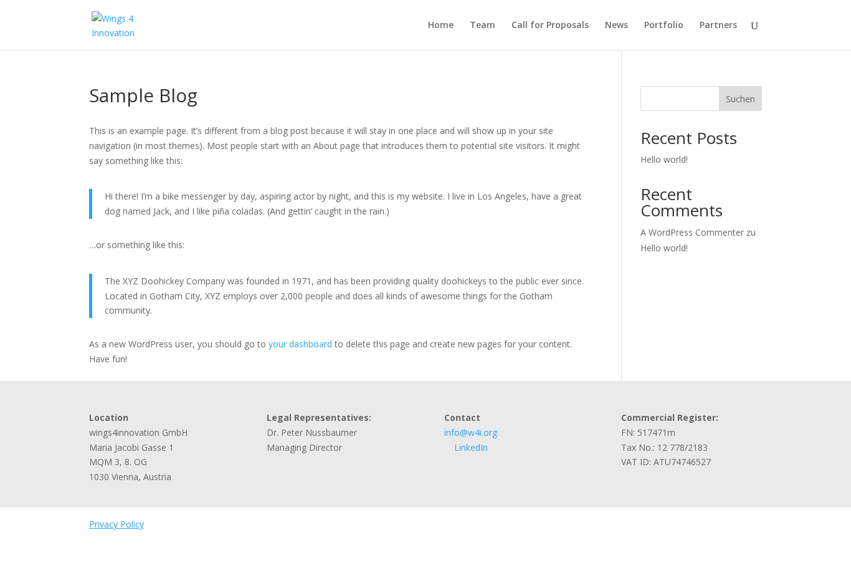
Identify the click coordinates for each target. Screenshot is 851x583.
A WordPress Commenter (692, 232)
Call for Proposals (550, 26)
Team (482, 26)
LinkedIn (470, 447)
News (616, 26)
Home (441, 26)
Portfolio (663, 26)
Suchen (740, 99)
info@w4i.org (470, 432)
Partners (718, 26)
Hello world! (664, 159)
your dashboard (300, 344)
